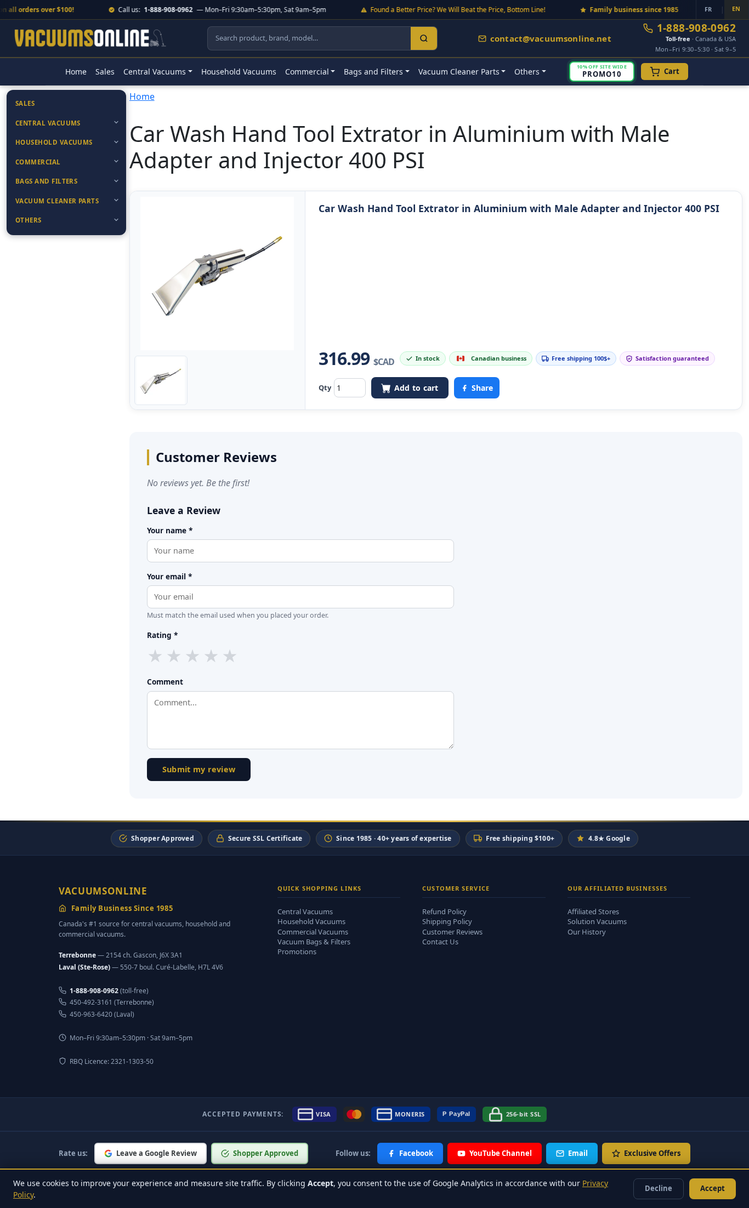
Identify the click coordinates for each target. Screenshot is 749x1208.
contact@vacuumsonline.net (550, 38)
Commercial (38, 162)
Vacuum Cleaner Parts (57, 201)
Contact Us (440, 942)
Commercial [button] (307, 71)
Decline (658, 1188)
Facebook (416, 1153)
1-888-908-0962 (696, 28)
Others (28, 220)
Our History (587, 932)
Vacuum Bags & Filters (313, 942)
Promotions (296, 951)
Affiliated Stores (593, 911)
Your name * (169, 530)
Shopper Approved (162, 838)
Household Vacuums (238, 71)
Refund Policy (444, 911)
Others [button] (527, 71)
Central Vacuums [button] (154, 71)
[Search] (424, 38)
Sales (105, 71)
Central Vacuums (48, 123)
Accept (712, 1188)
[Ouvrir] (116, 122)
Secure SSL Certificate (265, 838)
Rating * (162, 635)
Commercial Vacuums (312, 932)
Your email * (169, 576)
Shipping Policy (447, 921)
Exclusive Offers (652, 1153)
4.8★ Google (609, 838)
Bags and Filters (46, 181)
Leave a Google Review (156, 1153)
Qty (325, 387)
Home (76, 71)
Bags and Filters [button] (373, 71)
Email (578, 1153)
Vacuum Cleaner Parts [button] (459, 71)
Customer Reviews (452, 932)
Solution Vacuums (597, 921)
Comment (165, 681)
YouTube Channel (500, 1153)
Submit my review (199, 769)
